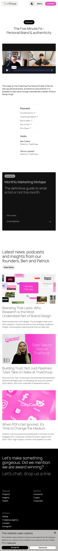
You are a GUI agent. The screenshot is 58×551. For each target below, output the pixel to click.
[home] (10, 3)
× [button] (55, 533)
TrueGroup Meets (28, 116)
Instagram (6, 526)
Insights (5, 497)
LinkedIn (6, 523)
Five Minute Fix (26, 113)
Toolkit (5, 500)
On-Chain (24, 128)
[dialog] (29, 540)
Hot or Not (25, 124)
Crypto (37, 497)
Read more (11, 543)
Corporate (38, 500)
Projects (6, 494)
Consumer (38, 494)
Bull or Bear (25, 120)
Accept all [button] (15, 547)
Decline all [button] (43, 547)
